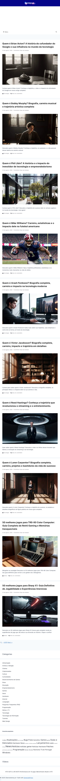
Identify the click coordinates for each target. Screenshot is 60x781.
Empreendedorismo (8, 688)
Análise (4, 740)
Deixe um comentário (16, 93)
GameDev (36, 740)
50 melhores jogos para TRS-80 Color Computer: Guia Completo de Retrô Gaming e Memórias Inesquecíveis (28, 525)
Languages (5, 702)
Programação (6, 707)
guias (48, 740)
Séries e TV (6, 710)
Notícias (16, 746)
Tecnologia (6, 93)
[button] (56, 32)
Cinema (4, 668)
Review (27, 750)
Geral (4, 693)
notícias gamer (26, 747)
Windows (6, 752)
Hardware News (19, 743)
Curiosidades (6, 677)
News (9, 746)
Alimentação (6, 663)
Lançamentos (43, 743)
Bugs (26, 740)
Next (10, 642)
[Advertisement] (30, 18)
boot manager (20, 740)
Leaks (51, 743)
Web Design (6, 721)
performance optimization (7, 750)
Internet (4, 699)
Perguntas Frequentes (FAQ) (11, 704)
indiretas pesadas (32, 743)
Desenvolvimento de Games (11, 679)
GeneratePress (28, 778)
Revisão (31, 750)
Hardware (5, 696)
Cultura (4, 674)
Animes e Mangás (8, 665)
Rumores (36, 750)
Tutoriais (5, 718)
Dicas (4, 682)
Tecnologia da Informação (10, 716)
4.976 (5, 642)
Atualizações (12, 740)
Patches (49, 746)
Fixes (30, 740)
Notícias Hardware (39, 747)
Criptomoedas (6, 671)
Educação (5, 685)
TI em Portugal (46, 750)
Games (5, 575)
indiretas (27, 743)
